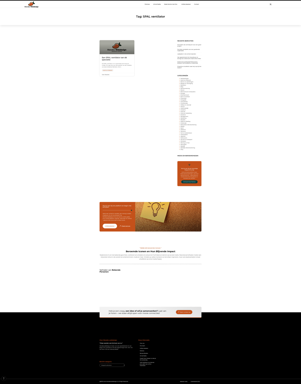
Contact (196, 4)
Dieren (182, 90)
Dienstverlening (185, 88)
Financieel (183, 98)
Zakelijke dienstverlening (188, 147)
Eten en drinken (185, 96)
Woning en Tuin (185, 143)
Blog (182, 86)
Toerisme (183, 131)
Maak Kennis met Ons (170, 4)
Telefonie (183, 129)
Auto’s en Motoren (186, 80)
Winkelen (183, 141)
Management (184, 116)
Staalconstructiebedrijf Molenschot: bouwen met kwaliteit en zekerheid (187, 62)
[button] (270, 4)
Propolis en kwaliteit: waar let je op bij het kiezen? (189, 67)
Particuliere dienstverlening (188, 124)
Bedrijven (183, 85)
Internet (183, 111)
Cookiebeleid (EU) (195, 381)
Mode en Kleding (185, 121)
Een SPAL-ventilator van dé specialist (114, 58)
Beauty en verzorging (187, 83)
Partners (147, 4)
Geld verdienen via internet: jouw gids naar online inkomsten (147, 364)
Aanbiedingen (185, 78)
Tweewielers (184, 134)
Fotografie (183, 100)
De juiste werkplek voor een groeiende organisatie (188, 50)
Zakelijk (183, 146)
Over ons (142, 343)
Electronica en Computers (188, 91)
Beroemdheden (144, 353)
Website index (183, 381)
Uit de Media (157, 4)
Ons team (142, 345)
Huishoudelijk (184, 108)
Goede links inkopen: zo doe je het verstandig (148, 359)
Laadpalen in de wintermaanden (186, 54)
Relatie (182, 126)
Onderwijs (183, 123)
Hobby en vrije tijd (186, 105)
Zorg (182, 149)
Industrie (183, 110)
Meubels (183, 119)
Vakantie (183, 136)
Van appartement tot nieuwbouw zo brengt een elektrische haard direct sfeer (189, 58)
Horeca (183, 106)
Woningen (184, 144)
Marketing (183, 118)
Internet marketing (186, 113)
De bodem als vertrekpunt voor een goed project (189, 45)
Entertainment (185, 95)
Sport (182, 128)
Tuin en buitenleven (186, 133)
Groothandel (184, 103)
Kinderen (183, 115)
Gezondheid (184, 101)
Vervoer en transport (186, 139)
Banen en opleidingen (187, 82)
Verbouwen (184, 138)
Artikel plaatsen (186, 4)
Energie (183, 93)
